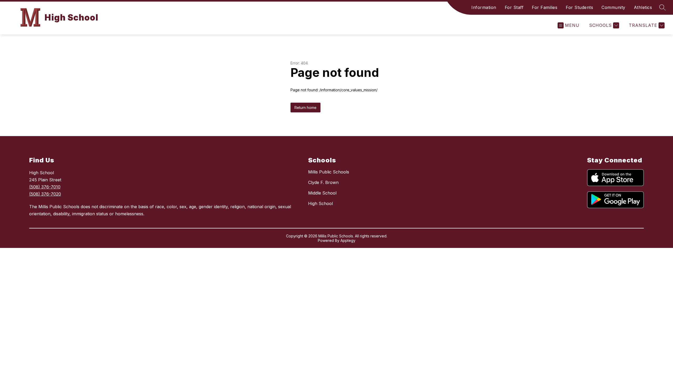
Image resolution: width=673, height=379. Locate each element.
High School (320, 203)
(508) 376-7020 (45, 194)
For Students (579, 7)
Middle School (322, 193)
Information (483, 7)
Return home (305, 107)
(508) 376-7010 (44, 187)
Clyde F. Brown (323, 182)
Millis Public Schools (328, 171)
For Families (544, 7)
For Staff (514, 7)
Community (613, 7)
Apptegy (347, 240)
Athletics (643, 7)
